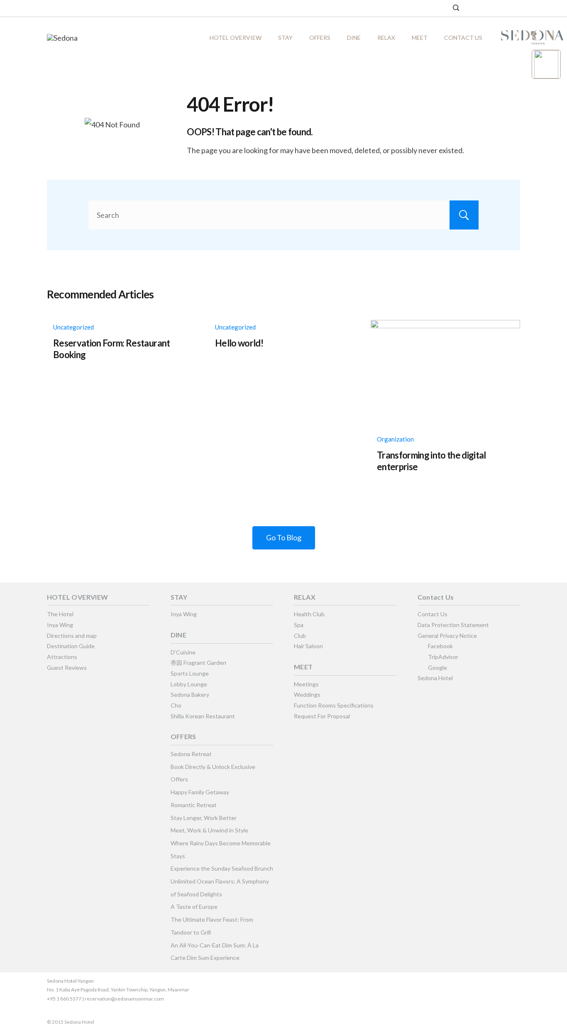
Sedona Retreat (191, 753)
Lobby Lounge (189, 684)
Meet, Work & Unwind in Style (209, 830)
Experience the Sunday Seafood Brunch (222, 868)
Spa (298, 624)
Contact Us (463, 37)
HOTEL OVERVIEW (236, 37)
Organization (395, 439)
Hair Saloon (308, 645)
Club (300, 635)
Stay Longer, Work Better (204, 817)
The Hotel (60, 614)
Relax (386, 37)
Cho (176, 705)
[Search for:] (283, 215)
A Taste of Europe (194, 906)
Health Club (309, 614)
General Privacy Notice (447, 635)
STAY (285, 37)
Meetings (306, 684)
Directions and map (72, 635)
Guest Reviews (67, 667)
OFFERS (319, 37)
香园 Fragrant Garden (198, 662)
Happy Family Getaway (200, 792)
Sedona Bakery (190, 694)
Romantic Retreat (194, 804)
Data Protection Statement (453, 624)
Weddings (307, 694)
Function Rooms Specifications (334, 705)
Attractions (62, 656)
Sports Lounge (190, 673)
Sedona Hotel (435, 677)
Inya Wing (60, 624)
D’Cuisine (183, 652)
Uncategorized (73, 327)
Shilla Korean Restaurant (203, 716)
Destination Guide (71, 645)
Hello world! (239, 343)
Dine (354, 37)
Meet (420, 37)
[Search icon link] (456, 8)
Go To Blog (283, 537)
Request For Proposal (322, 716)
